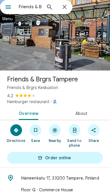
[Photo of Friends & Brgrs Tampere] (55, 35)
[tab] (27, 113)
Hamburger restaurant (28, 101)
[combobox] (30, 6)
